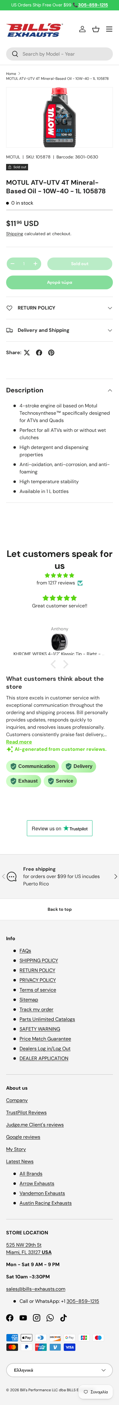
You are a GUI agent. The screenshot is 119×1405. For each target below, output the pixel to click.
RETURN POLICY (37, 970)
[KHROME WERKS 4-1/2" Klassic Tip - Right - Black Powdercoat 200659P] (59, 642)
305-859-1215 (83, 1301)
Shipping (14, 233)
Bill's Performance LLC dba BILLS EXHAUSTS (57, 1390)
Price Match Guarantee (45, 1039)
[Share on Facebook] (39, 353)
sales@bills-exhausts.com (35, 1289)
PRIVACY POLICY (38, 980)
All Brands (31, 1173)
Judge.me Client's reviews (35, 1124)
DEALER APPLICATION (44, 1058)
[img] (59, 575)
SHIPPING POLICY (39, 960)
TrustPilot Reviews (26, 1112)
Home (11, 73)
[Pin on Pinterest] (51, 353)
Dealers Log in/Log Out (45, 1048)
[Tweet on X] (27, 353)
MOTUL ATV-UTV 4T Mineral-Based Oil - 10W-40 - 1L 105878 (57, 78)
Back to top (60, 909)
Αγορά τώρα (59, 282)
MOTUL (13, 157)
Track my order (36, 1009)
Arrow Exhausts (37, 1183)
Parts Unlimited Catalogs (47, 1019)
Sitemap (29, 999)
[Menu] (109, 29)
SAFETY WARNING (40, 1029)
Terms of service (38, 990)
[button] (96, 29)
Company (17, 1100)
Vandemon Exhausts (42, 1193)
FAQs (25, 950)
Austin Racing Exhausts (46, 1203)
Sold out (79, 263)
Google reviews (23, 1137)
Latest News (20, 1161)
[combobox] (59, 54)
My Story (16, 1149)
